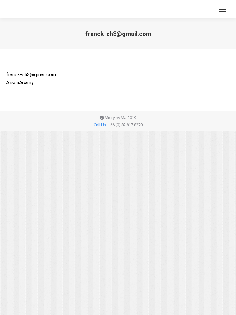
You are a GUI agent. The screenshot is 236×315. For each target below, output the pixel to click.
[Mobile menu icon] (222, 9)
